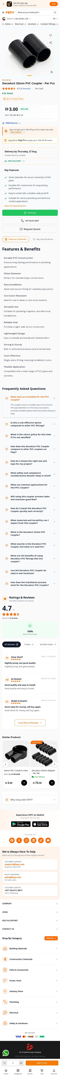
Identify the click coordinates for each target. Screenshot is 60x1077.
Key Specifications (44, 239)
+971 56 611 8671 (14, 890)
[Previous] (5, 764)
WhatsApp (32, 212)
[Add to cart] (24, 783)
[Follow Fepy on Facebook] (12, 840)
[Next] (54, 764)
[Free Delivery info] (24, 161)
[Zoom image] (51, 72)
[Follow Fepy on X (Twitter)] (19, 840)
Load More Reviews (28, 722)
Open (54, 4)
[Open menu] (3, 12)
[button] (16, 88)
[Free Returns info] (20, 123)
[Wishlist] (50, 35)
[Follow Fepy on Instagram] (26, 840)
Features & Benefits (18, 239)
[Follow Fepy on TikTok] (41, 840)
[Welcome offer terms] (24, 132)
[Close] (3, 4)
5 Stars (28, 644)
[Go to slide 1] (29, 75)
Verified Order (48, 644)
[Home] (10, 12)
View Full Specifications (15, 206)
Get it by (12, 774)
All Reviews (11, 644)
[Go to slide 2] (32, 75)
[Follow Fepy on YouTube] (48, 840)
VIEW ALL (50, 938)
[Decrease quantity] (4, 1063)
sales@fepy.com (13, 877)
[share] (50, 42)
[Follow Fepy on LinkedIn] (33, 840)
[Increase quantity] (21, 1063)
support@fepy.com (14, 864)
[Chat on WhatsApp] (5, 1053)
